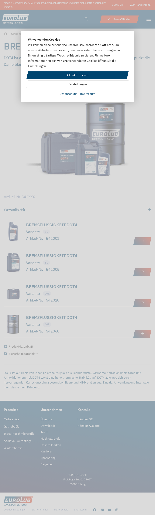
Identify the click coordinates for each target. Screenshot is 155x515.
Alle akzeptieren (77, 75)
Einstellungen (77, 84)
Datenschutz (68, 94)
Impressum (87, 94)
